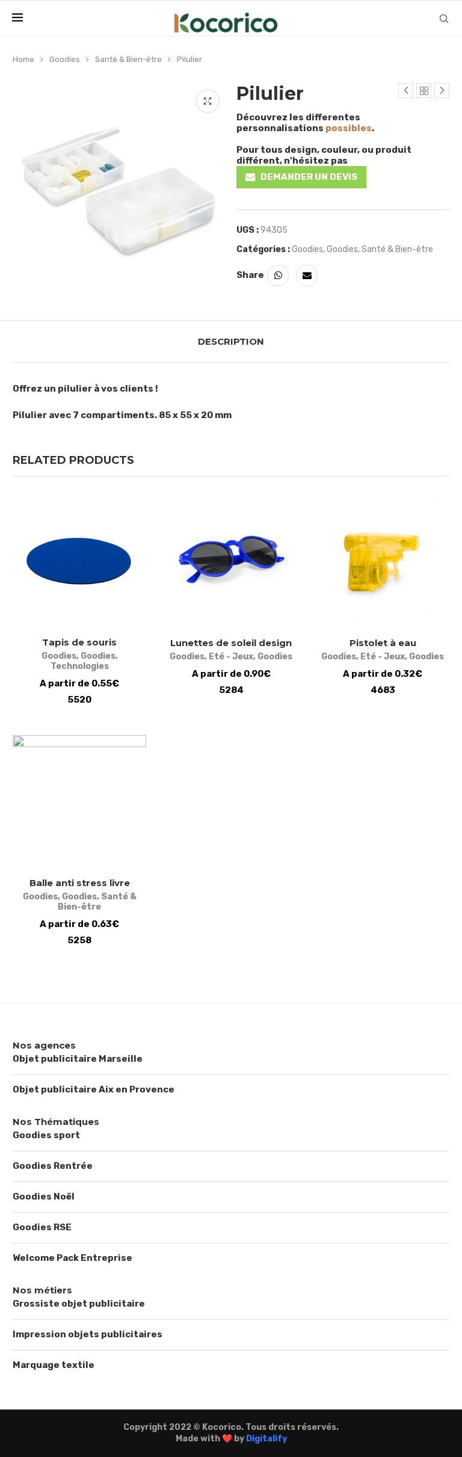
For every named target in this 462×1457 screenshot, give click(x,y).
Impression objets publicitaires (87, 1334)
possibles (348, 128)
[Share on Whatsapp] (278, 275)
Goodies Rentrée (53, 1165)
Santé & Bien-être (128, 59)
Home (23, 59)
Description (231, 341)
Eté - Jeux (231, 656)
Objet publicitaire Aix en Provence (93, 1089)
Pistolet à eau (383, 642)
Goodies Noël (44, 1196)
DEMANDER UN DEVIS (308, 176)
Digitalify (266, 1439)
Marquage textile (53, 1365)
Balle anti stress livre (79, 883)
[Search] (444, 19)
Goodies (64, 59)
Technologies (80, 666)
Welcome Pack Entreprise (72, 1257)
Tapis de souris (79, 642)
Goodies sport (46, 1135)
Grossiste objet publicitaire (79, 1303)
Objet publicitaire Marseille (78, 1058)
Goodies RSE (42, 1227)
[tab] (231, 341)
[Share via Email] (307, 275)
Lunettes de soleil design (231, 642)
